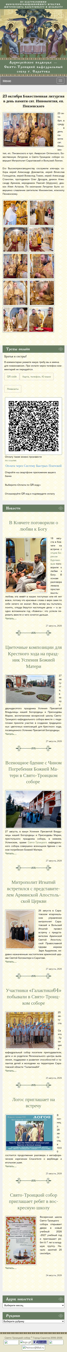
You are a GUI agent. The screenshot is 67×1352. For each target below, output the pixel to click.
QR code (12, 376)
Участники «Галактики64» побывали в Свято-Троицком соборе (33, 997)
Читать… (10, 618)
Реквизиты (13, 388)
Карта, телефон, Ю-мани (37, 376)
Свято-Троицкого (37, 842)
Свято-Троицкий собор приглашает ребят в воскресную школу (33, 1201)
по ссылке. (11, 460)
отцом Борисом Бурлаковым (56, 558)
